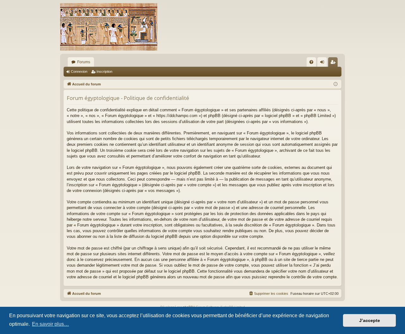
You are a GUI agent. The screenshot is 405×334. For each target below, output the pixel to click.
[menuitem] (311, 62)
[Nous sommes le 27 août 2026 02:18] (335, 84)
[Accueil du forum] (108, 27)
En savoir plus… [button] (50, 324)
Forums (83, 62)
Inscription (104, 71)
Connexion (79, 71)
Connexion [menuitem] (323, 63)
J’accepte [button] (369, 320)
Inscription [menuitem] (334, 63)
